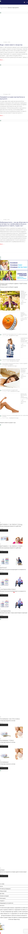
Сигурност (2, 900)
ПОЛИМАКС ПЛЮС (7, 740)
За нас (1, 886)
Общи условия (3, 891)
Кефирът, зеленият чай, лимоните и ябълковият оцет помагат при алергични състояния (24, 295)
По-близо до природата (5, 888)
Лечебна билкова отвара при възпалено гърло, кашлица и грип (24, 340)
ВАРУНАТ (3, 568)
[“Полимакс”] (14, 269)
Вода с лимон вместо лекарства (11, 45)
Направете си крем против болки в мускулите (12, 98)
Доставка (2, 893)
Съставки (2, 883)
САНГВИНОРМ (5, 611)
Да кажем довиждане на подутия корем (10, 390)
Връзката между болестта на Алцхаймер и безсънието (24, 370)
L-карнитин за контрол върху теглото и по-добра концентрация (14, 334)
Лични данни (3, 898)
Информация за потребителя (6, 903)
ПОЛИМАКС (4, 762)
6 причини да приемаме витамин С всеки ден (11, 359)
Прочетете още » (14, 335)
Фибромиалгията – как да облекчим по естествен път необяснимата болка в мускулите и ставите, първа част (14, 224)
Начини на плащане (4, 896)
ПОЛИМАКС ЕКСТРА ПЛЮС (10, 719)
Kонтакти (2, 905)
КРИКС (2, 870)
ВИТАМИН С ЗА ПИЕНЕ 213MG (11, 546)
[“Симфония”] (14, 279)
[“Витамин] (0, 256)
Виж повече (4, 530)
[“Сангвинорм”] (0, 258)
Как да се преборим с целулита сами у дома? (24, 314)
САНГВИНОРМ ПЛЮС (8, 589)
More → (2, 60)
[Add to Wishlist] (0, 522)
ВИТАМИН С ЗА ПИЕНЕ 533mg (11, 524)
